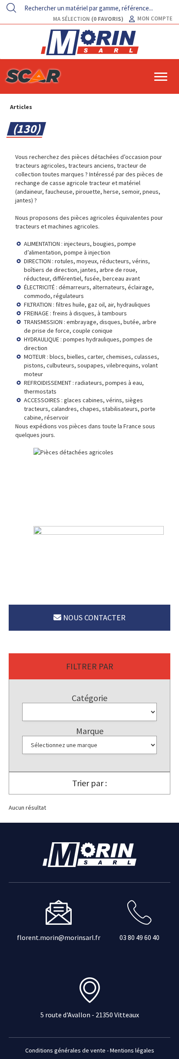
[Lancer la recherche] (11, 8)
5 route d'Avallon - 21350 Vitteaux (89, 1014)
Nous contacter (93, 617)
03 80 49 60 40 (139, 937)
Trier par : (89, 783)
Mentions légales (132, 1050)
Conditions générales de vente (65, 1050)
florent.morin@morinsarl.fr (58, 937)
